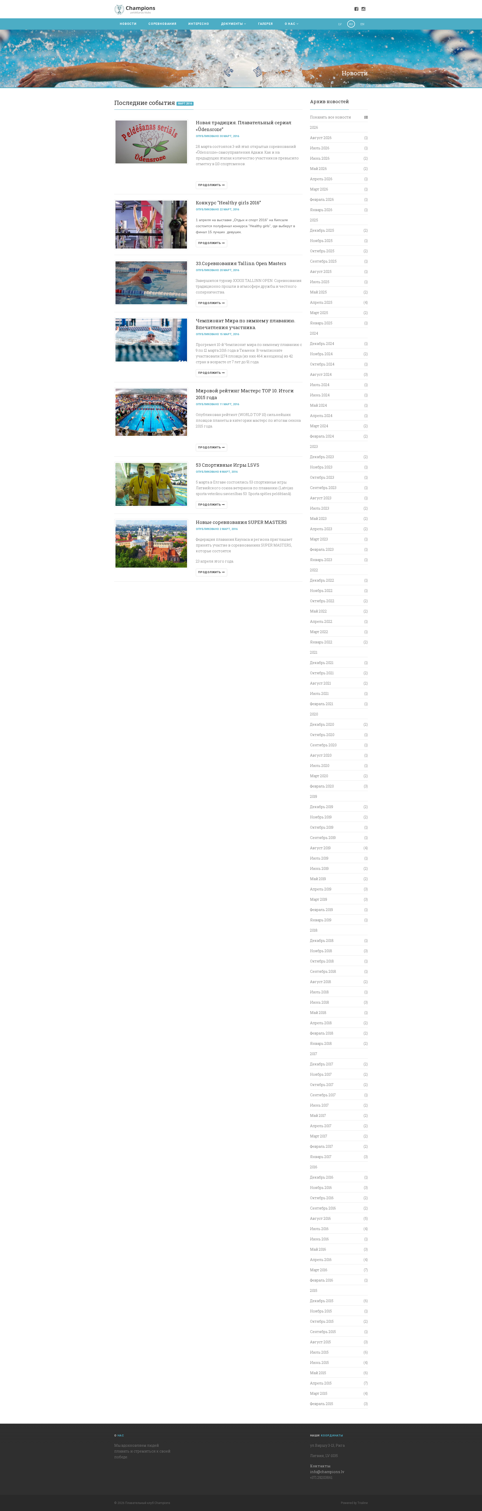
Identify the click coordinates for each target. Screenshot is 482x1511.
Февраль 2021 (321, 703)
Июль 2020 (319, 765)
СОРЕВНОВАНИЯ (162, 24)
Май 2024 (318, 405)
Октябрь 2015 (322, 1321)
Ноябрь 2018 (321, 950)
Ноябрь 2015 (321, 1311)
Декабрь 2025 (322, 230)
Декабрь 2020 (322, 724)
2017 (313, 1053)
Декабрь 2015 (321, 1300)
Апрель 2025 (321, 302)
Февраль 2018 (321, 1033)
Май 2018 (318, 1012)
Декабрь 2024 (322, 343)
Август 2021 (320, 683)
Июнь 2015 (319, 1362)
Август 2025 (321, 271)
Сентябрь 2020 (323, 745)
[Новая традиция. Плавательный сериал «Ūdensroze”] (151, 142)
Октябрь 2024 (322, 364)
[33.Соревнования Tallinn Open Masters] (151, 283)
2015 (313, 1290)
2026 (314, 127)
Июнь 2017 (319, 1105)
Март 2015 (318, 1393)
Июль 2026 (319, 148)
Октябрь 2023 (322, 477)
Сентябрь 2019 (323, 837)
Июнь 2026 (320, 158)
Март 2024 (319, 426)
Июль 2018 (319, 992)
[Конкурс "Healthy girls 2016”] (151, 224)
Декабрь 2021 (321, 662)
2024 (314, 333)
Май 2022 (318, 611)
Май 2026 (318, 168)
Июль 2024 (319, 384)
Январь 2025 (321, 323)
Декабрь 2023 (322, 456)
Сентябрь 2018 (323, 971)
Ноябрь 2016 (321, 1187)
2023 (314, 446)
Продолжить (210, 185)
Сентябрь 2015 (323, 1331)
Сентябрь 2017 (323, 1095)
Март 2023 (319, 539)
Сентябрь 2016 (323, 1208)
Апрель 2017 (320, 1125)
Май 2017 (318, 1115)
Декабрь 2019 (321, 806)
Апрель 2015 (321, 1383)
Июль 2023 (319, 508)
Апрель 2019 (320, 889)
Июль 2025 (319, 281)
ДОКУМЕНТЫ (232, 24)
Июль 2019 (319, 858)
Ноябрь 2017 (321, 1074)
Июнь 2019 (319, 868)
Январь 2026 (321, 209)
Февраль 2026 (322, 199)
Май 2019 (318, 878)
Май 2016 (318, 1249)
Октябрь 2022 (322, 600)
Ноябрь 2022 (321, 590)
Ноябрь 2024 (321, 353)
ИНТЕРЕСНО (198, 24)
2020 (314, 714)
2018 (314, 930)
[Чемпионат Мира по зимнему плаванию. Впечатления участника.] (151, 340)
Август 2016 (320, 1218)
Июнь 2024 (320, 395)
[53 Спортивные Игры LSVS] (151, 484)
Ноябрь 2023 (321, 467)
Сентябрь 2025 (323, 261)
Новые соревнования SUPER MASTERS (241, 522)
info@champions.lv (327, 1471)
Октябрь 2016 (322, 1197)
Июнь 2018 (319, 1002)
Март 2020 (319, 775)
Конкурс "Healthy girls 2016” (228, 203)
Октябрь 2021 (322, 673)
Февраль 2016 (321, 1280)
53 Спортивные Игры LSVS (227, 465)
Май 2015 (318, 1372)
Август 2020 (321, 755)
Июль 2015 (319, 1352)
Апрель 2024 (321, 415)
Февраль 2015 (321, 1403)
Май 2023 (318, 518)
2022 (314, 570)
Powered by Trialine (354, 1503)
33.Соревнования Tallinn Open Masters (241, 263)
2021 (313, 652)
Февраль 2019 (321, 909)
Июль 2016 (319, 1228)
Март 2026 (319, 189)
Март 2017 (318, 1136)
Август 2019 (320, 847)
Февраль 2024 (322, 436)
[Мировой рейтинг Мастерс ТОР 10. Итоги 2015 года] (151, 412)
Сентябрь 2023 (323, 487)
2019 (313, 796)
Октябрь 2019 (321, 827)
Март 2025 (319, 312)
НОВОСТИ (128, 24)
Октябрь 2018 (322, 961)
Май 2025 (318, 292)
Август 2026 (321, 137)
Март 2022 (319, 631)
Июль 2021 (319, 693)
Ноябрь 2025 (321, 240)
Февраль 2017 (321, 1146)
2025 (314, 220)
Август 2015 (320, 1342)
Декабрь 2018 (322, 940)
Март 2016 (185, 103)
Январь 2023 (321, 559)
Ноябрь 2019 (321, 817)
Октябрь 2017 (321, 1084)
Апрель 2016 (321, 1259)
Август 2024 (321, 374)
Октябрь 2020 (322, 734)
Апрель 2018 (321, 1022)
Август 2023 (320, 498)
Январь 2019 (320, 920)
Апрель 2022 (321, 621)
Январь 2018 (321, 1043)
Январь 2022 (321, 642)
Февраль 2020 (322, 786)
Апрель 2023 (321, 528)
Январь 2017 (320, 1156)
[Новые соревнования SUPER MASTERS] (151, 544)
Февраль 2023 (322, 549)
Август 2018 (320, 981)
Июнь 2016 (319, 1239)
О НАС (290, 24)
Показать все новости (330, 117)
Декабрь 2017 (321, 1064)
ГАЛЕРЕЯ (265, 24)
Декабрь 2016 (321, 1177)
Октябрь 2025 (322, 251)
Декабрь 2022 (322, 580)
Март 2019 (318, 899)
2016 (313, 1167)
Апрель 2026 (321, 178)
